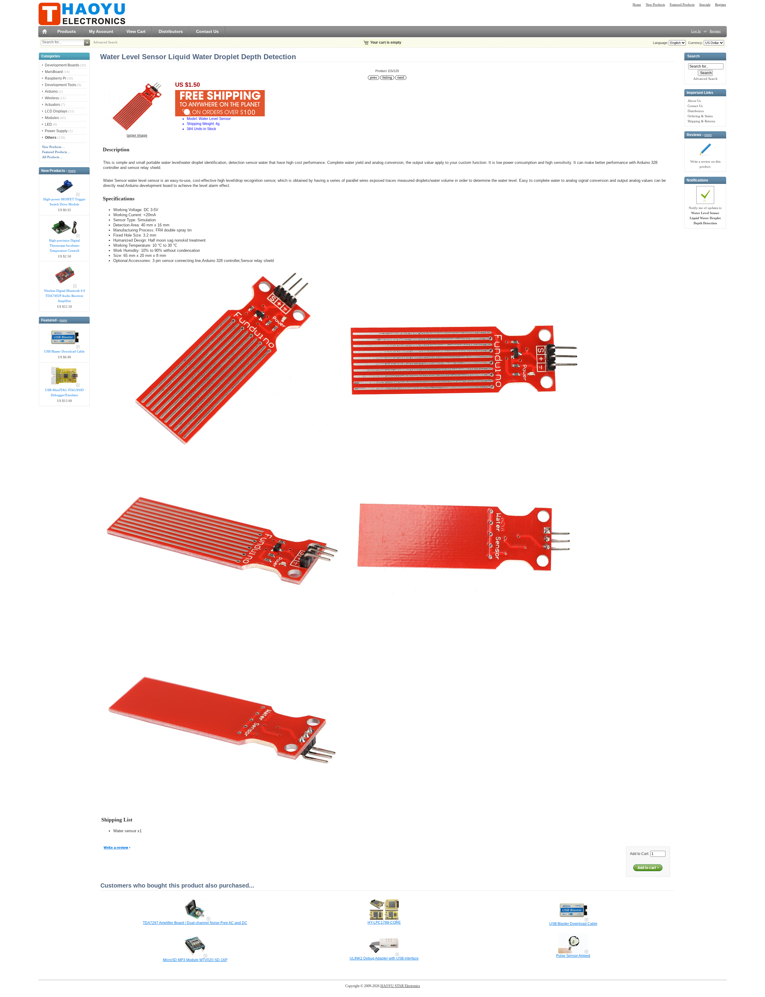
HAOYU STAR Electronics (400, 986)
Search (693, 56)
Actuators (52, 105)
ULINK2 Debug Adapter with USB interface (384, 958)
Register (720, 4)
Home (637, 4)
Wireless (52, 98)
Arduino (51, 91)
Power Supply (56, 131)
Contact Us (207, 31)
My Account (101, 31)
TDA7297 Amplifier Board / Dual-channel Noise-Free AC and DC (195, 923)
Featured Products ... (56, 152)
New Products (655, 4)
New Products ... (53, 147)
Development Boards (62, 65)
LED (48, 124)
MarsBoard (54, 72)
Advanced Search (105, 42)
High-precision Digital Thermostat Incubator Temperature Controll (64, 245)
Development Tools (60, 85)
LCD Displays (56, 111)
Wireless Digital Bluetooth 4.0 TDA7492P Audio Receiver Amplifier (64, 296)
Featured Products (682, 4)
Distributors (171, 31)
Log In (696, 31)
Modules (52, 118)
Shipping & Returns (701, 121)
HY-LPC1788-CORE (384, 922)
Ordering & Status (700, 116)
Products (66, 31)
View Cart (136, 31)
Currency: (694, 43)
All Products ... (52, 157)
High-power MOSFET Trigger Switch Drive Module (64, 201)
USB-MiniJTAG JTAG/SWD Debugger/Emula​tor (64, 392)
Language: (660, 43)
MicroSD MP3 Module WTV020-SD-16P (195, 960)
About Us (694, 101)
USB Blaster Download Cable (64, 351)
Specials (704, 4)
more (72, 171)
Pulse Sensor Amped (573, 956)
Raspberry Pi (55, 78)
